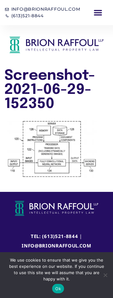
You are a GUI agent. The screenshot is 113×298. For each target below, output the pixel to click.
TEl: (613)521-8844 (54, 236)
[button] (98, 12)
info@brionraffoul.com (56, 245)
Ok (58, 288)
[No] (105, 275)
